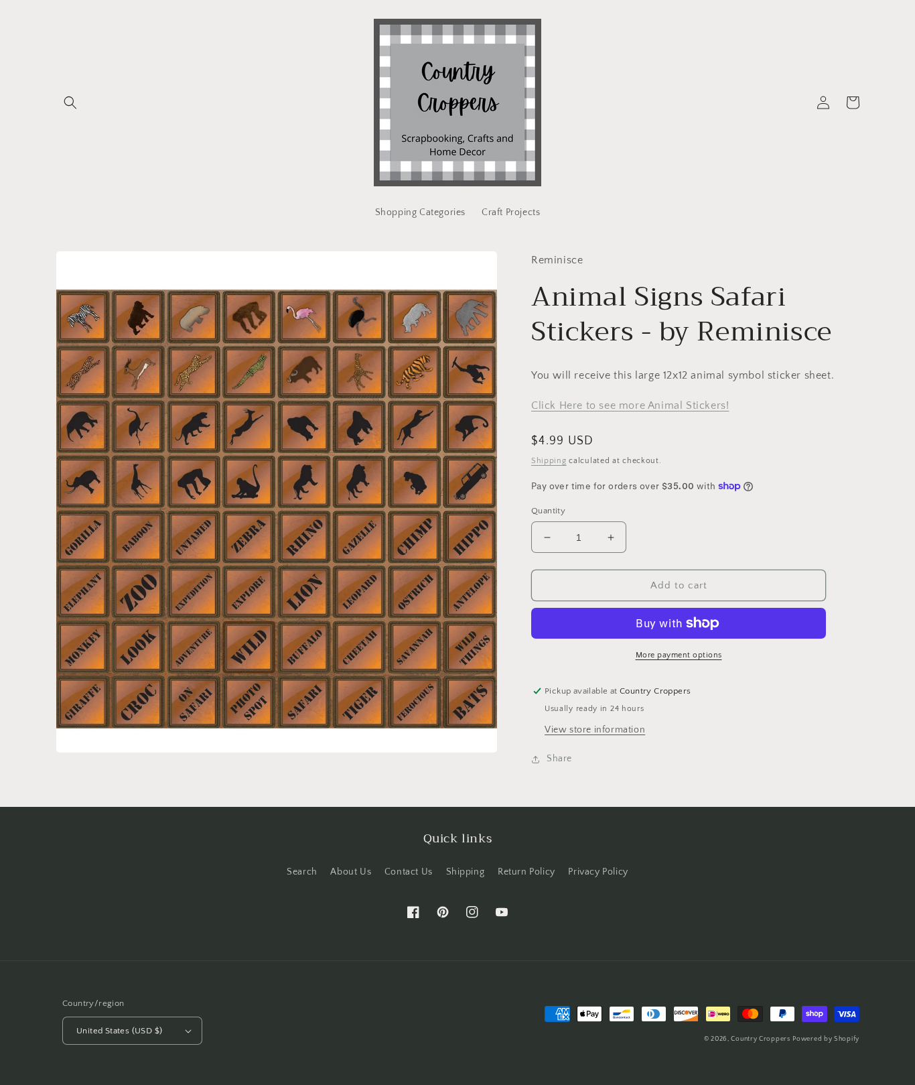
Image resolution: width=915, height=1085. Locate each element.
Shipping (549, 460)
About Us (350, 872)
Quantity (548, 510)
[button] (70, 102)
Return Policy (526, 872)
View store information (595, 729)
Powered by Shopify (825, 1039)
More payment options (679, 655)
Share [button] (559, 758)
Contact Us (408, 872)
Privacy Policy (598, 872)
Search (302, 872)
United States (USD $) (119, 1030)
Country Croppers (760, 1039)
